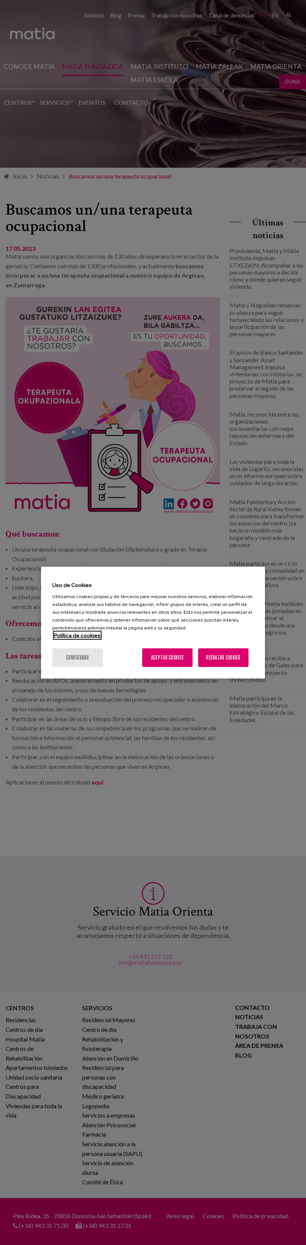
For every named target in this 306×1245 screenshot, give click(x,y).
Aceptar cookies (167, 657)
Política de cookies (77, 635)
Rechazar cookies (223, 657)
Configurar (77, 657)
